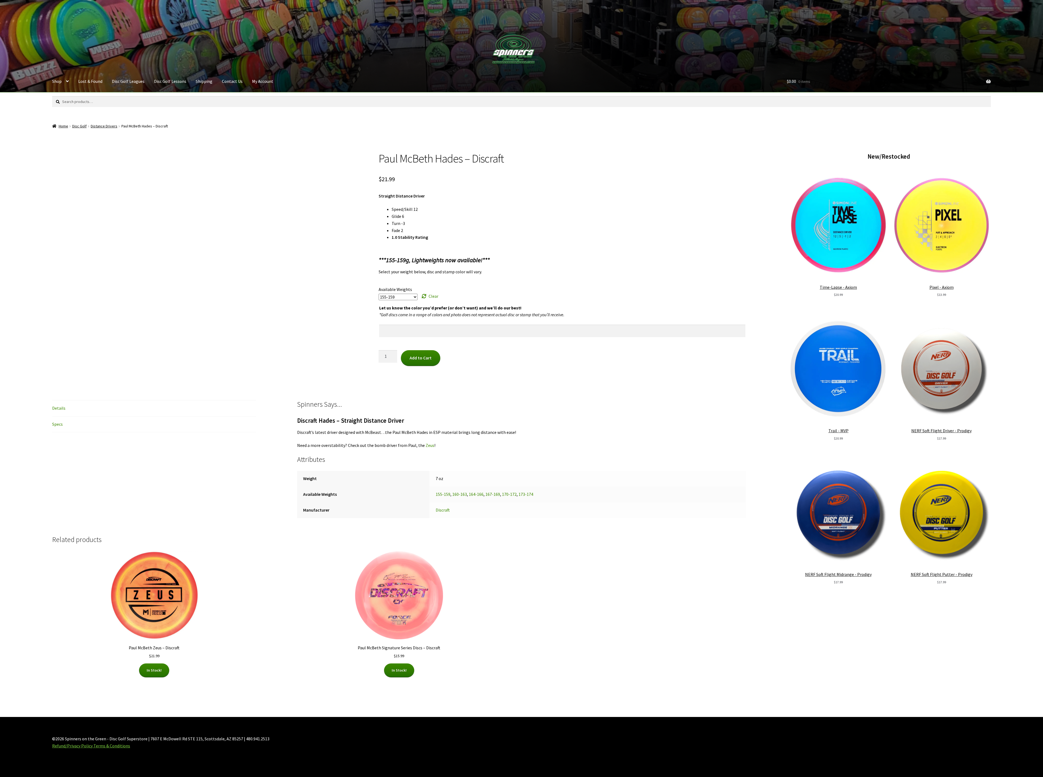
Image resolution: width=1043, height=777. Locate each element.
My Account (262, 81)
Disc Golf (79, 126)
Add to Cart (421, 358)
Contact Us (232, 81)
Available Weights (395, 289)
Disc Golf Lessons (170, 81)
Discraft (443, 510)
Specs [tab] (57, 424)
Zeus (430, 445)
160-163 (459, 494)
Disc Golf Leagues (128, 81)
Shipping (204, 81)
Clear (433, 296)
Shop (57, 81)
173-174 (526, 494)
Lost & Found (90, 81)
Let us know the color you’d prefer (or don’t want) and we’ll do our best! (450, 308)
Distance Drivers (104, 126)
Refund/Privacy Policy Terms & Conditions (91, 745)
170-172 (509, 494)
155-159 (443, 494)
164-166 (476, 494)
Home (63, 126)
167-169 (492, 494)
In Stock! (154, 670)
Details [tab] (58, 408)
